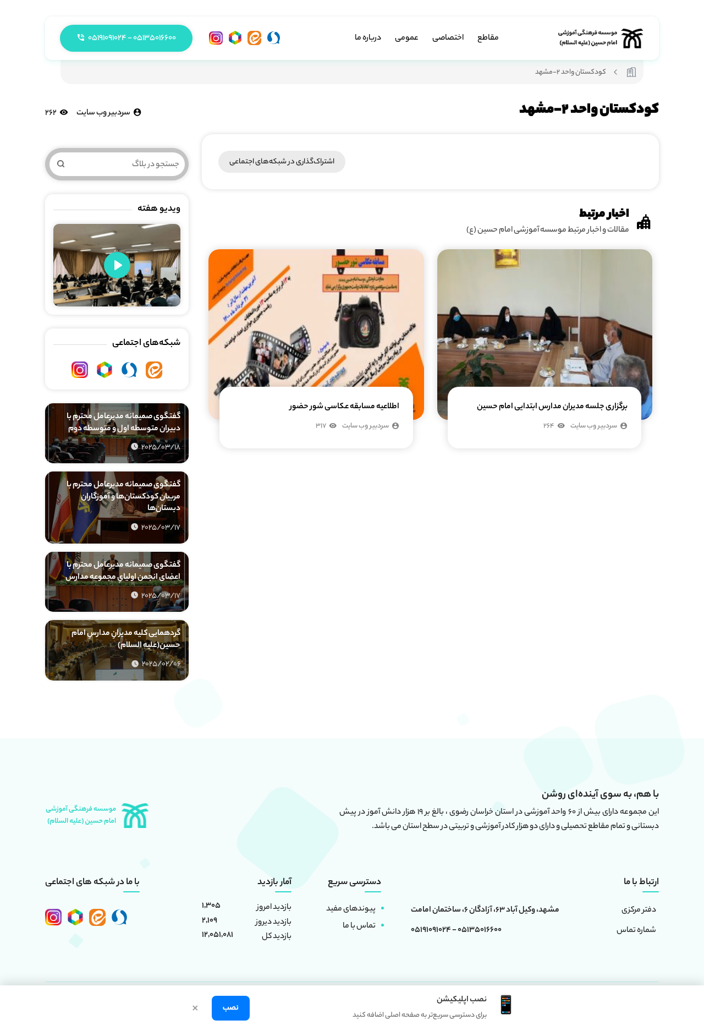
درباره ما (368, 38)
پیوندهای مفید (351, 909)
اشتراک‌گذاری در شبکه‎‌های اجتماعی (281, 162)
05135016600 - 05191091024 (456, 931)
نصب (231, 1008)
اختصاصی (448, 38)
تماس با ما (359, 926)
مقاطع (488, 38)
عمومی (407, 38)
